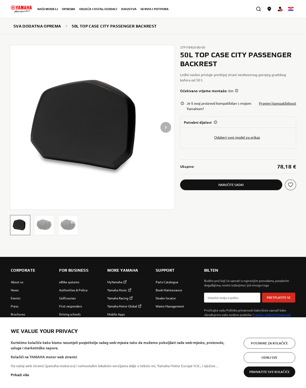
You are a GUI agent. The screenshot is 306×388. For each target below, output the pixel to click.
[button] (20, 225)
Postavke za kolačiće (269, 343)
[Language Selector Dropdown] (290, 8)
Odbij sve (269, 357)
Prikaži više (20, 374)
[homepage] (21, 9)
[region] (153, 352)
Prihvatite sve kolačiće (269, 372)
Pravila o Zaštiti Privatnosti (272, 315)
